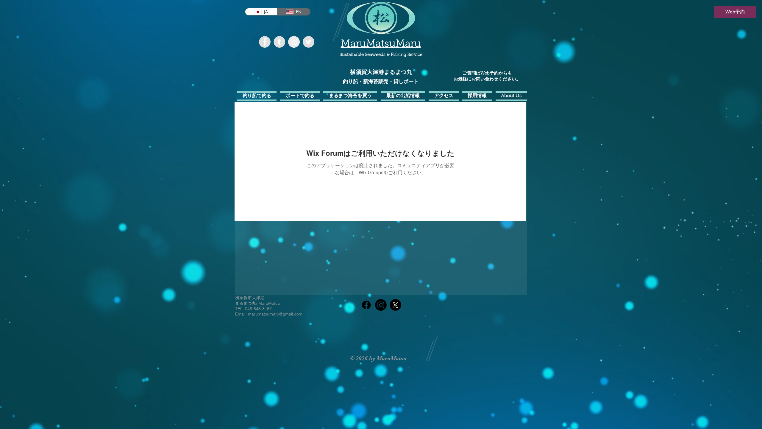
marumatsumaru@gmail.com (275, 314)
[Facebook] (366, 305)
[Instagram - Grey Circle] (294, 42)
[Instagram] (381, 305)
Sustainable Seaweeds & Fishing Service (381, 55)
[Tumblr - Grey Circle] (279, 42)
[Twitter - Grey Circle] (308, 42)
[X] (395, 305)
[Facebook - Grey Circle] (265, 42)
